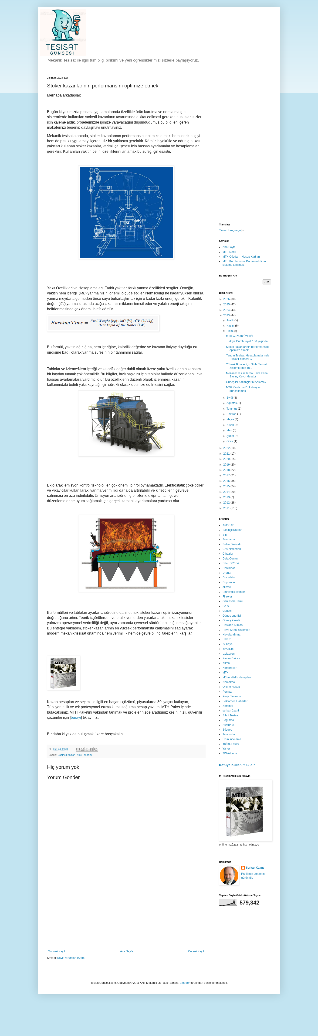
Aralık (230, 320)
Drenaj (227, 572)
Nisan (231, 425)
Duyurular (229, 582)
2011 (226, 508)
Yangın (227, 748)
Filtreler (227, 596)
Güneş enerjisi (232, 615)
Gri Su (226, 606)
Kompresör (230, 668)
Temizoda (229, 734)
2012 (226, 502)
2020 (226, 459)
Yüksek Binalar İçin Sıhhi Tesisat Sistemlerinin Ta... (246, 366)
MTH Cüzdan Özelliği (239, 336)
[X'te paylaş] (87, 749)
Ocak (230, 441)
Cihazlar (228, 553)
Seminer (228, 706)
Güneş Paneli (231, 620)
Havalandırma (231, 634)
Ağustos (232, 403)
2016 (226, 481)
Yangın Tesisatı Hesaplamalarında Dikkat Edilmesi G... (247, 357)
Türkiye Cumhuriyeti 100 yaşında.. (247, 341)
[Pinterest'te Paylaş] (95, 749)
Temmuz (232, 408)
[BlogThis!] (82, 749)
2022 (226, 448)
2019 (226, 464)
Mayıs (231, 419)
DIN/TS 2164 (231, 563)
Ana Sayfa (126, 951)
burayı (76, 717)
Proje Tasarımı (84, 754)
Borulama (229, 539)
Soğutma (228, 720)
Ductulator (229, 577)
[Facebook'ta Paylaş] (91, 749)
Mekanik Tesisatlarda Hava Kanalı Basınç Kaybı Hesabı (247, 375)
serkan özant (231, 710)
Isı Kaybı (228, 644)
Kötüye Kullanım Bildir (237, 765)
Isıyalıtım (228, 648)
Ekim (230, 331)
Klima (226, 663)
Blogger (185, 982)
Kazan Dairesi (231, 658)
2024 (226, 310)
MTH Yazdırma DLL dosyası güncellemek (243, 389)
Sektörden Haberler (235, 701)
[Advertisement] (126, 915)
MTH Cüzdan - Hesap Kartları (241, 256)
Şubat (231, 436)
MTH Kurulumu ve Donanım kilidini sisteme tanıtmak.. (245, 263)
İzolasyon (229, 653)
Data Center (230, 558)
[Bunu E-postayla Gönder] (78, 749)
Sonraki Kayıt (56, 951)
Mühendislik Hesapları (237, 677)
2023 (226, 315)
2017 (226, 475)
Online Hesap (231, 686)
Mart (230, 430)
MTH (226, 672)
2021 (226, 453)
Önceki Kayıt (196, 951)
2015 (226, 486)
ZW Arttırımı (230, 753)
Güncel (227, 610)
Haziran (232, 414)
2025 (226, 304)
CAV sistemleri (232, 549)
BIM (225, 534)
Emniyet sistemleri (234, 592)
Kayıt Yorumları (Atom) (71, 958)
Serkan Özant (255, 867)
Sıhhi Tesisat (231, 715)
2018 (226, 470)
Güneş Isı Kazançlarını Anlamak (246, 382)
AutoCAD (228, 525)
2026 (226, 299)
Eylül (230, 397)
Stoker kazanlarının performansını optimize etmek (247, 348)
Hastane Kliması (233, 625)
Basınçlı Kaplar (66, 754)
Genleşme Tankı (233, 601)
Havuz (227, 639)
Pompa (227, 691)
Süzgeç (227, 729)
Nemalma (229, 682)
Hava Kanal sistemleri (236, 630)
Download (229, 568)
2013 (226, 497)
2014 (226, 492)
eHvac (227, 587)
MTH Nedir (229, 252)
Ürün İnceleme (232, 739)
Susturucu (229, 725)
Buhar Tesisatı (231, 544)
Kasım (231, 325)
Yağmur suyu (231, 744)
